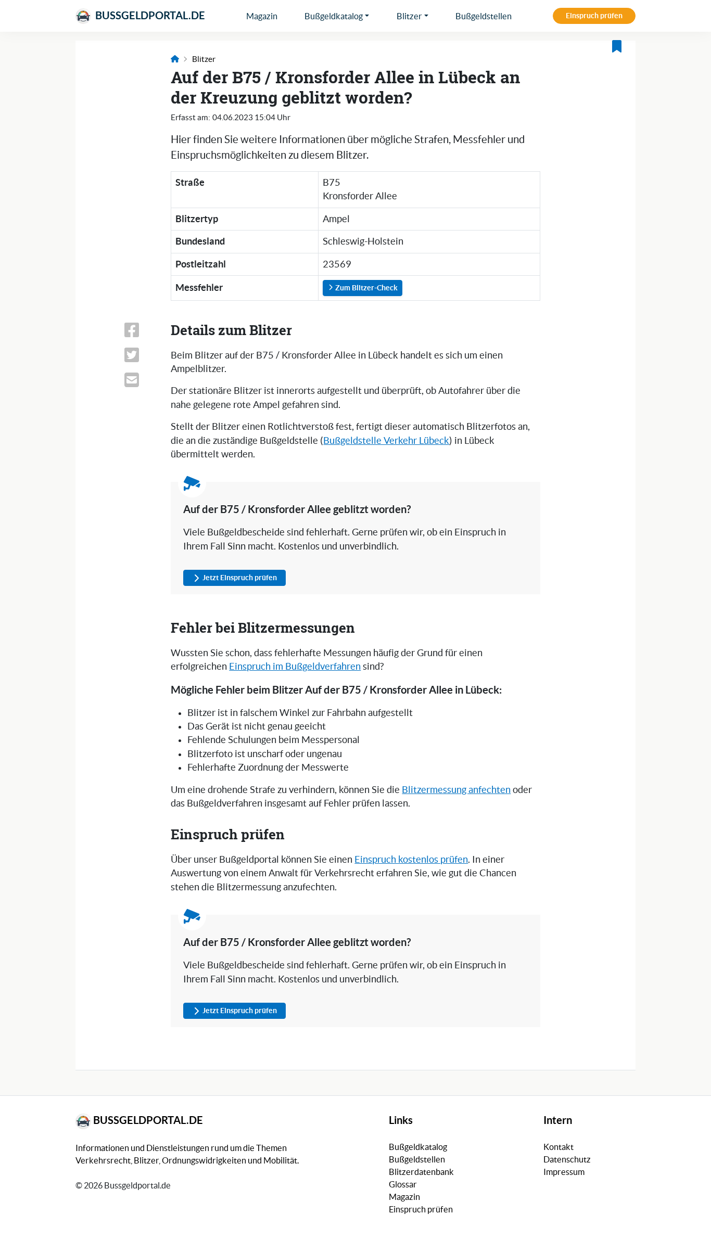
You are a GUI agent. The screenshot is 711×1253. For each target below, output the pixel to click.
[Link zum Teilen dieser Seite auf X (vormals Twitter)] (141, 355)
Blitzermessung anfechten (456, 790)
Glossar (403, 1184)
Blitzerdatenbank (421, 1172)
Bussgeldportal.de (149, 15)
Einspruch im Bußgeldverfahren (295, 666)
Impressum (564, 1172)
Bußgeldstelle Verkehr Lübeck (386, 441)
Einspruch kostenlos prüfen (411, 859)
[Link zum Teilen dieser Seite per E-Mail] (141, 380)
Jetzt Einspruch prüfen (239, 577)
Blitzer (409, 16)
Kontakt (558, 1147)
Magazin (261, 16)
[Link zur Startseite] (175, 59)
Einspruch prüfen (594, 15)
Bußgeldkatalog (333, 16)
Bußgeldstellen (483, 16)
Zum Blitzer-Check (366, 288)
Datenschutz (567, 1159)
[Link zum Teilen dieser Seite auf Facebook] (141, 330)
